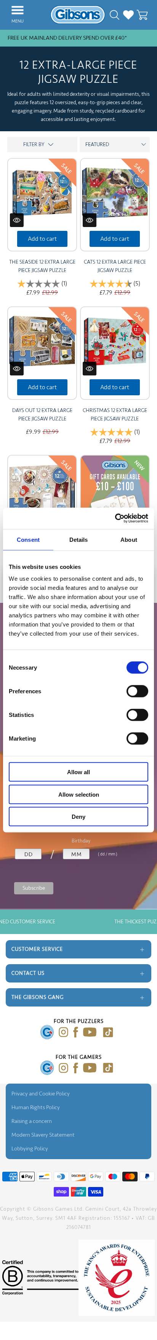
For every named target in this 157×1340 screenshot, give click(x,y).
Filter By (42, 144)
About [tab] (128, 539)
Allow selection (78, 794)
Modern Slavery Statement (43, 1135)
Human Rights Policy (35, 1107)
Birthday (81, 841)
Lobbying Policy (29, 1148)
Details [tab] (78, 539)
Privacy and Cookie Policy (40, 1093)
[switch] (137, 691)
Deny (78, 816)
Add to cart (42, 239)
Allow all (78, 772)
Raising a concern (31, 1121)
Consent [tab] (28, 539)
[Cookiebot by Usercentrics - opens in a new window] (115, 518)
